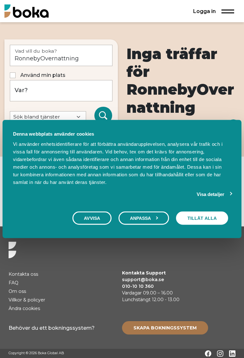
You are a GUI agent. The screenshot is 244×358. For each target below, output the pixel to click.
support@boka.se (143, 279)
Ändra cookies (24, 308)
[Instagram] (220, 353)
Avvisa (92, 218)
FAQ (13, 283)
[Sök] (103, 116)
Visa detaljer (210, 194)
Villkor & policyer (27, 300)
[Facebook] (208, 353)
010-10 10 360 (138, 286)
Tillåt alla (202, 218)
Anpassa (140, 218)
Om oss (17, 291)
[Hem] (26, 11)
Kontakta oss (23, 274)
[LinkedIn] (232, 353)
